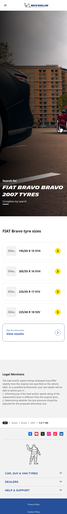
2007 (32, 422)
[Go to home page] (36, 5)
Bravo (15, 422)
